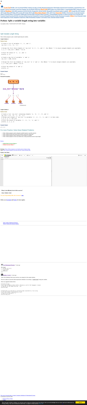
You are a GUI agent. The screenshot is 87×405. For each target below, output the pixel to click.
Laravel (84, 9)
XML (47, 12)
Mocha (33, 9)
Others (72, 16)
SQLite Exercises (28, 16)
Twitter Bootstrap (42, 7)
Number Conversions (41, 17)
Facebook (9, 200)
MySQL (29, 11)
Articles (62, 17)
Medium (6, 192)
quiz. (23, 195)
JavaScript (20, 7)
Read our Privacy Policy (8, 398)
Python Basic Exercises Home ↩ (10, 143)
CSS (16, 7)
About (4, 399)
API (70, 11)
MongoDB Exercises (49, 16)
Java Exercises (77, 14)
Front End (7, 7)
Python (52, 9)
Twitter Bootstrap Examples (62, 16)
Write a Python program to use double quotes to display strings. (17, 149)
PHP (48, 9)
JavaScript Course (14, 9)
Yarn (39, 9)
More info (41, 403)
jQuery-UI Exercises (14, 14)
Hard (10, 192)
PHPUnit (3, 11)
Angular (24, 9)
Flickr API (15, 12)
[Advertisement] (15, 28)
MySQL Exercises (18, 16)
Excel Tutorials (78, 16)
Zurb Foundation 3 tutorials (71, 7)
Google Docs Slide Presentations (27, 17)
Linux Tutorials (51, 17)
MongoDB (49, 11)
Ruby (62, 9)
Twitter (15, 200)
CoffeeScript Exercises (26, 14)
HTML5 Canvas (5, 9)
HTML (13, 7)
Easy (3, 192)
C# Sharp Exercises (68, 14)
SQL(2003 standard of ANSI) (19, 11)
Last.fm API (21, 12)
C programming (68, 9)
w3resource (3, 2)
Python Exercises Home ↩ (8, 144)
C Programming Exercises (55, 14)
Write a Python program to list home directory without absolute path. (17, 150)
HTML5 (25, 7)
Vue (28, 9)
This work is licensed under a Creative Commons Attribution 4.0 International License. (18, 395)
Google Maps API (7, 12)
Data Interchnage (40, 13)
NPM (36, 9)
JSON (51, 12)
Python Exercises (44, 14)
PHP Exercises (35, 14)
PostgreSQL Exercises (38, 16)
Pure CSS (81, 7)
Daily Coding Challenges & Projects (10, 222)
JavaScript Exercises (79, 12)
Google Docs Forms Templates (11, 17)
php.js (36, 7)
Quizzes (58, 17)
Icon (20, 9)
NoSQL (44, 11)
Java (55, 9)
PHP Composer (77, 9)
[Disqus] (43, 279)
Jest (30, 9)
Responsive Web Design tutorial (55, 7)
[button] (43, 1)
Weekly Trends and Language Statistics (11, 223)
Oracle (54, 11)
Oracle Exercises (9, 16)
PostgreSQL (35, 11)
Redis (57, 11)
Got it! (80, 402)
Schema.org (31, 7)
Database (9, 11)
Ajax (54, 12)
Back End (44, 9)
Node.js (59, 9)
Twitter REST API (29, 12)
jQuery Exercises (5, 14)
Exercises (59, 13)
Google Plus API (76, 11)
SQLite (40, 11)
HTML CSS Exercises (67, 12)
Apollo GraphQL (63, 11)
